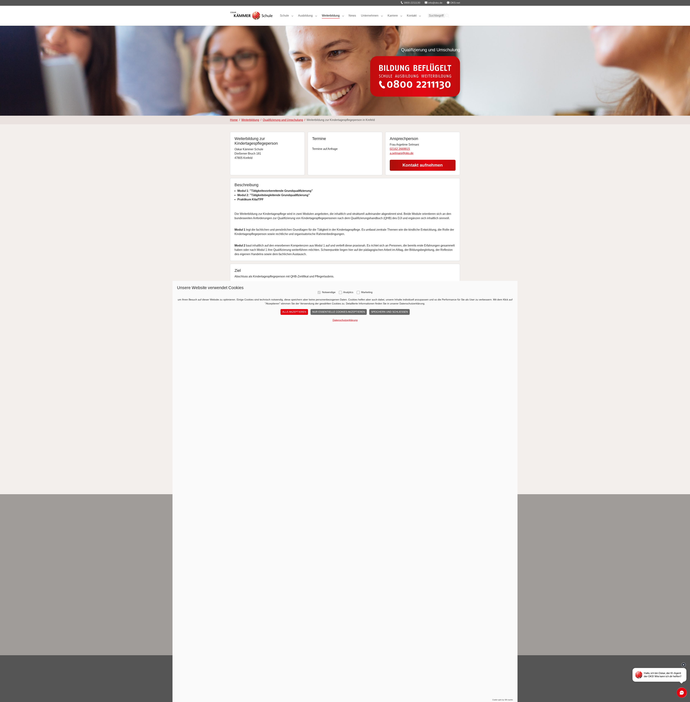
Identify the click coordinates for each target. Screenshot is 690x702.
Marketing (366, 292)
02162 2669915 (400, 148)
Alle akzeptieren (294, 311)
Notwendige (328, 292)
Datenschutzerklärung (345, 320)
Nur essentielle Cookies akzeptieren (338, 311)
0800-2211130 (411, 2)
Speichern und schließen (389, 311)
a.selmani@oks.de (401, 153)
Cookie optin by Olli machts (502, 700)
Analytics (348, 292)
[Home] (251, 15)
